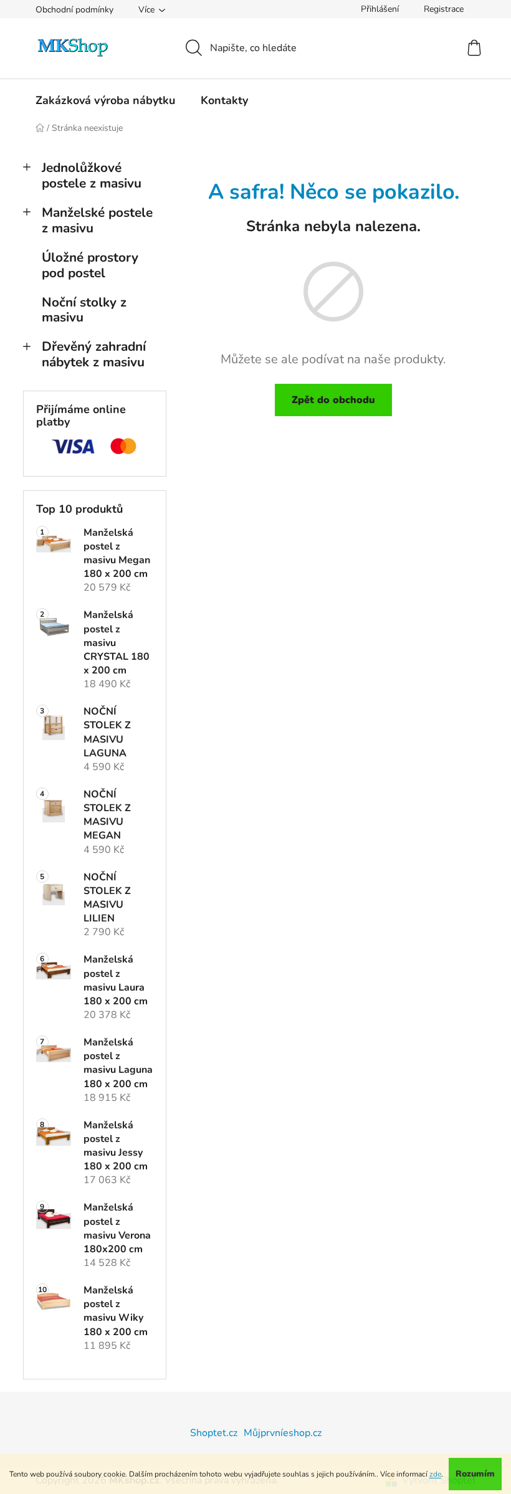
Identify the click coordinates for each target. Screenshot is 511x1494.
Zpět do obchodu (333, 400)
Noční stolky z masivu (84, 309)
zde (435, 1474)
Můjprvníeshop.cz (283, 1433)
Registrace (444, 9)
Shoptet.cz (213, 1433)
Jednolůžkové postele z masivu (91, 175)
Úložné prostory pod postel (90, 265)
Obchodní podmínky (74, 10)
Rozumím (475, 1474)
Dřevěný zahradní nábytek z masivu (94, 354)
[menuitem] (105, 100)
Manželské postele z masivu (97, 220)
